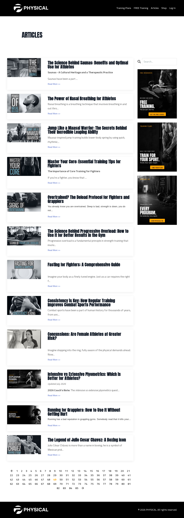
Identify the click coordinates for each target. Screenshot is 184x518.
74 (85, 484)
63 (17, 484)
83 (64, 488)
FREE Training (141, 8)
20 (122, 471)
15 (91, 471)
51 (67, 479)
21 (128, 471)
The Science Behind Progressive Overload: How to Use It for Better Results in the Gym (88, 233)
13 (78, 471)
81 (129, 484)
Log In (172, 8)
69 (54, 484)
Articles (155, 8)
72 (73, 484)
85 (76, 488)
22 (11, 475)
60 (122, 479)
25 (30, 475)
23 (17, 475)
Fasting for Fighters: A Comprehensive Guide (84, 265)
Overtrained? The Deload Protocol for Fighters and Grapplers (88, 199)
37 (104, 475)
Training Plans (123, 8)
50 (61, 479)
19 (115, 471)
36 (98, 475)
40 (122, 475)
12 (72, 471)
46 (36, 479)
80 (122, 484)
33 (79, 475)
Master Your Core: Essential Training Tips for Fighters (84, 164)
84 (70, 488)
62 (11, 484)
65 (30, 484)
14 (85, 471)
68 (48, 484)
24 (23, 475)
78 (110, 484)
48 (48, 479)
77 (104, 484)
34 (85, 475)
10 (60, 471)
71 (67, 484)
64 (23, 484)
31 (67, 475)
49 (54, 479)
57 (104, 479)
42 (11, 479)
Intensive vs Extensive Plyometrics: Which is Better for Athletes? (84, 376)
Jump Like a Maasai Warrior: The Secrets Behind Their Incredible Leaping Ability (87, 130)
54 (85, 479)
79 (116, 484)
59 (116, 479)
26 (36, 475)
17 (103, 471)
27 (42, 475)
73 (79, 484)
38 (110, 475)
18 (109, 471)
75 (92, 484)
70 (61, 484)
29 (54, 475)
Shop (164, 8)
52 (73, 479)
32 (73, 475)
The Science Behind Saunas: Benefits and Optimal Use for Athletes (88, 65)
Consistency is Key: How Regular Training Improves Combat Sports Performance (81, 303)
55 (92, 479)
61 (129, 479)
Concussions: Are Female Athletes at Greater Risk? (84, 336)
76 (98, 484)
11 (66, 471)
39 (116, 475)
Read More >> (54, 84)
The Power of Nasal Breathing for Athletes (82, 99)
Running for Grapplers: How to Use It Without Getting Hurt (84, 412)
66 (36, 484)
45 (30, 479)
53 (79, 479)
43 (17, 479)
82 (58, 488)
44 (23, 479)
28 (48, 475)
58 (110, 479)
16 (97, 471)
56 (98, 479)
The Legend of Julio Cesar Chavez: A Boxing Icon (87, 440)
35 (92, 475)
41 (129, 475)
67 (42, 484)
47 (42, 479)
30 (61, 475)
